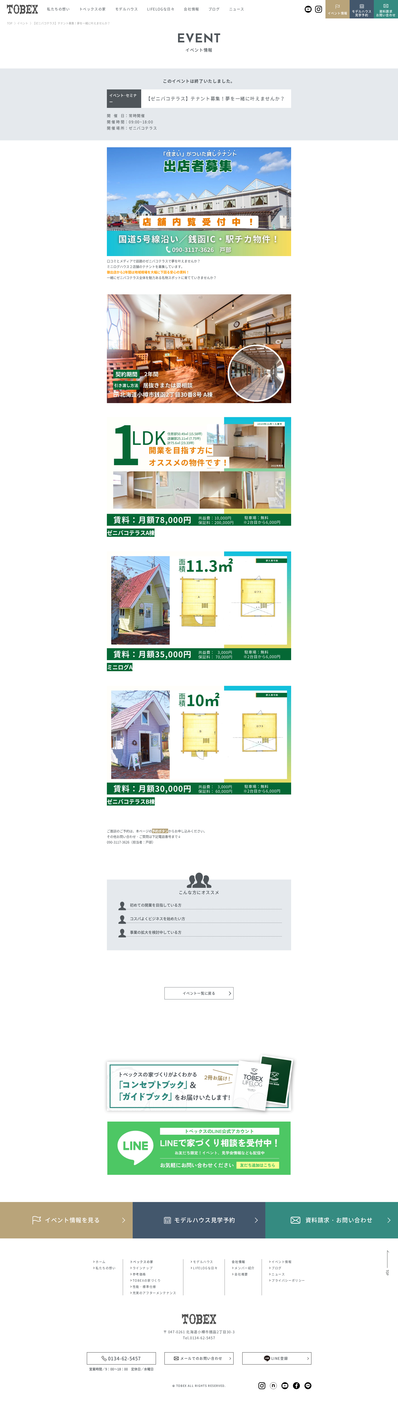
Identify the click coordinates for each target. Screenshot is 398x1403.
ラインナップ (143, 1268)
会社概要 (241, 1274)
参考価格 (139, 1274)
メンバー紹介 (244, 1268)
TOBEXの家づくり (147, 1280)
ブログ (214, 9)
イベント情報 (282, 1261)
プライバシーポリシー (288, 1280)
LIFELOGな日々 (161, 9)
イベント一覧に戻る (199, 993)
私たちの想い (58, 9)
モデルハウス (203, 1261)
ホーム (101, 1261)
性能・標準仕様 (144, 1286)
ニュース (236, 9)
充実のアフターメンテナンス (154, 1293)
